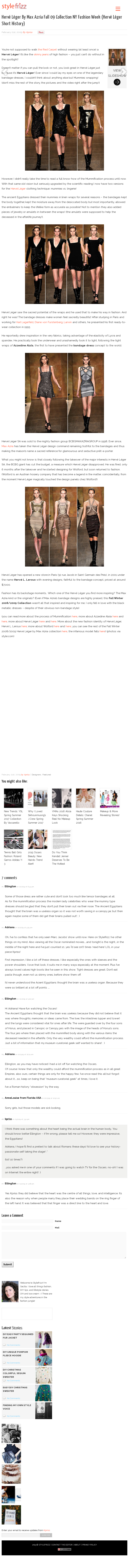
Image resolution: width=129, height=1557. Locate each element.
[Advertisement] (64, 42)
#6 (3, 1119)
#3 (3, 999)
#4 (3, 1054)
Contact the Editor (62, 1545)
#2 (3, 927)
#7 (3, 1184)
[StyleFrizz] (14, 10)
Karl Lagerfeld (25, 322)
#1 (3, 887)
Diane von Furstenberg (49, 322)
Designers (36, 774)
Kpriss (47, 1530)
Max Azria (7, 446)
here (74, 616)
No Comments (13, 1345)
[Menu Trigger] (118, 8)
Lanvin (68, 322)
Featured (46, 774)
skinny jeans (41, 54)
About (77, 1545)
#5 (3, 1098)
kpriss (29, 32)
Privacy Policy (89, 1545)
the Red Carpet (47, 49)
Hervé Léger (18, 188)
